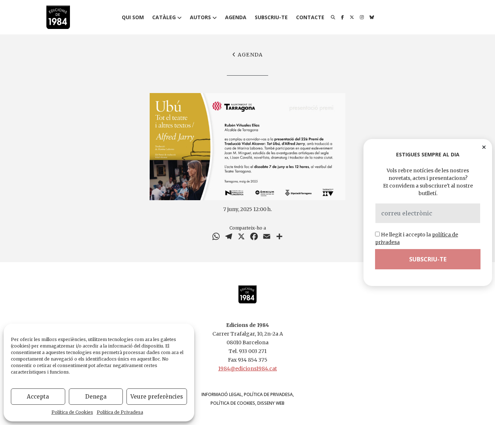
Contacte (310, 17)
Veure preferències (156, 396)
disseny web (270, 403)
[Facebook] (342, 17)
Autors (200, 17)
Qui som (133, 17)
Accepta (38, 396)
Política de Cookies (72, 412)
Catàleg (164, 17)
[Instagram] (362, 17)
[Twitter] (352, 17)
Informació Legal (221, 394)
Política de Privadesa (120, 412)
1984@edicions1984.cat (247, 368)
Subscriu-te (271, 17)
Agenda (235, 17)
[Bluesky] (372, 17)
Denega (96, 396)
